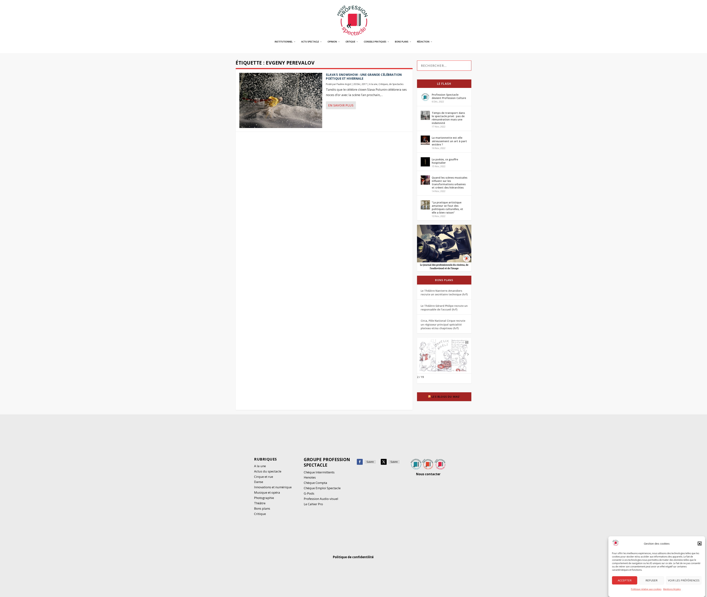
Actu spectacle (310, 41)
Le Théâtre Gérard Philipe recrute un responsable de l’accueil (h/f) (444, 307)
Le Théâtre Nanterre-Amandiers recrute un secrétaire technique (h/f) (444, 292)
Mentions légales (672, 589)
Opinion (332, 41)
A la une (373, 84)
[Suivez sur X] (384, 462)
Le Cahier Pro (313, 504)
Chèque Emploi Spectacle (322, 488)
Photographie (264, 498)
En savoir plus (341, 105)
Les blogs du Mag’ (446, 396)
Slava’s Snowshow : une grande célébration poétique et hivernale (364, 77)
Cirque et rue (263, 477)
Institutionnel (284, 41)
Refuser (651, 580)
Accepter (625, 580)
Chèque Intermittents (319, 472)
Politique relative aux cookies (646, 589)
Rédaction (423, 41)
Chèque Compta (315, 483)
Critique (350, 41)
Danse (259, 482)
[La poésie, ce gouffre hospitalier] (425, 161)
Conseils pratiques (375, 41)
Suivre (370, 461)
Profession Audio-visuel (321, 499)
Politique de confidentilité (353, 557)
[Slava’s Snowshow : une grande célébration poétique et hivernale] (280, 100)
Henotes (310, 477)
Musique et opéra (267, 492)
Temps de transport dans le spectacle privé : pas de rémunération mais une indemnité (448, 118)
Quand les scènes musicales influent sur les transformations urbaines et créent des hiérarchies (449, 182)
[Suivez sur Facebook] (360, 462)
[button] (699, 544)
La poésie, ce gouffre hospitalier (445, 161)
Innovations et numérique (273, 487)
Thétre (260, 503)
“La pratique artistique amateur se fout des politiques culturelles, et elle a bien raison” (447, 207)
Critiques (383, 84)
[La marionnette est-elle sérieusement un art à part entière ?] (425, 140)
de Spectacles (396, 84)
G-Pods (309, 493)
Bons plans (401, 41)
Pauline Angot (344, 84)
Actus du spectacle (267, 471)
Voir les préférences (683, 580)
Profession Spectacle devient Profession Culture (449, 96)
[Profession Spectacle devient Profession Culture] (425, 97)
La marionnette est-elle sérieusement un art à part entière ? (449, 141)
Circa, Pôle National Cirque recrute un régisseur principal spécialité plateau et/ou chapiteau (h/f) (443, 324)
